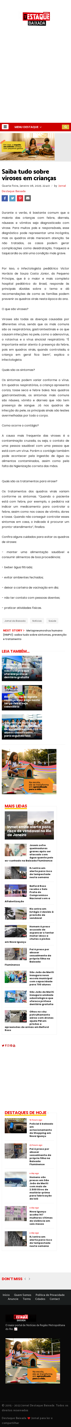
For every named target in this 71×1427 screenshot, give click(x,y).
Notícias (37, 620)
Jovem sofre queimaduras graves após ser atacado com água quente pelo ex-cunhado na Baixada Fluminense (29, 853)
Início (6, 1295)
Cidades (40, 1299)
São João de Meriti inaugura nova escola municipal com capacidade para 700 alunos (41, 978)
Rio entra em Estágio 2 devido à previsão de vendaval (41, 913)
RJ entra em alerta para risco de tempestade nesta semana (40, 873)
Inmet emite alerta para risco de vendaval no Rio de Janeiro (29, 831)
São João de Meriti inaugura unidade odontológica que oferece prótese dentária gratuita (41, 998)
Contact (55, 1299)
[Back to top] (62, 1418)
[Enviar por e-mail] (28, 198)
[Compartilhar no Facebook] (5, 198)
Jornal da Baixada (14, 620)
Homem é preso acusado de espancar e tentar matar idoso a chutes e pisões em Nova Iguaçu (29, 934)
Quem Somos (22, 1295)
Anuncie (13, 1299)
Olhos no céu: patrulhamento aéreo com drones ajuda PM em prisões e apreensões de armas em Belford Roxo (29, 1021)
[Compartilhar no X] (12, 198)
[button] (5, 126)
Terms (27, 1299)
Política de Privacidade (50, 1295)
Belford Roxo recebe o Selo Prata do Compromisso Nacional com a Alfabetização (27, 893)
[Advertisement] (35, 85)
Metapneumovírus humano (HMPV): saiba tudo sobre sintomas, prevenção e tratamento (35, 635)
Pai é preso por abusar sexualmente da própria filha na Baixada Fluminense (28, 957)
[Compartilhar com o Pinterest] (20, 198)
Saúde (52, 620)
